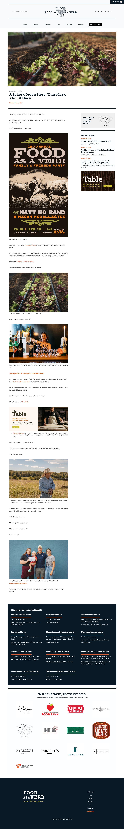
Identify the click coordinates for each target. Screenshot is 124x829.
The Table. (25, 402)
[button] (117, 2)
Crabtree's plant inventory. (25, 262)
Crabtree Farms (31, 245)
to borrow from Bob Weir (21, 382)
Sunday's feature (18, 433)
